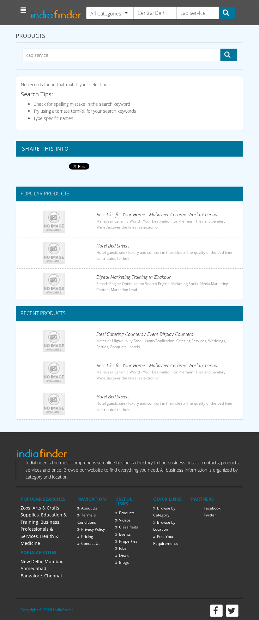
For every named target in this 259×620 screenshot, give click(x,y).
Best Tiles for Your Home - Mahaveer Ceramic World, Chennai (157, 214)
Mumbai (53, 561)
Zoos (25, 508)
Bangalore (31, 576)
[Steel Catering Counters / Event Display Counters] (54, 341)
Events (125, 534)
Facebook (212, 508)
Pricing (87, 536)
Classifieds (128, 527)
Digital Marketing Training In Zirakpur (133, 277)
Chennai (53, 576)
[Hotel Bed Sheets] (54, 253)
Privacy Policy (93, 529)
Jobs (122, 548)
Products (127, 513)
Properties (128, 541)
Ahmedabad (33, 568)
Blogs (124, 562)
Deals (124, 555)
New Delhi (31, 561)
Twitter (210, 515)
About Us (89, 508)
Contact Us (90, 543)
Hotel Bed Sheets (113, 245)
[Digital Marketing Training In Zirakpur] (54, 284)
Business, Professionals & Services (40, 529)
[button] (24, 10)
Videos (125, 520)
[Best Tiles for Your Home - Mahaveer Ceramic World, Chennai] (54, 222)
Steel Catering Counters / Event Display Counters (144, 334)
